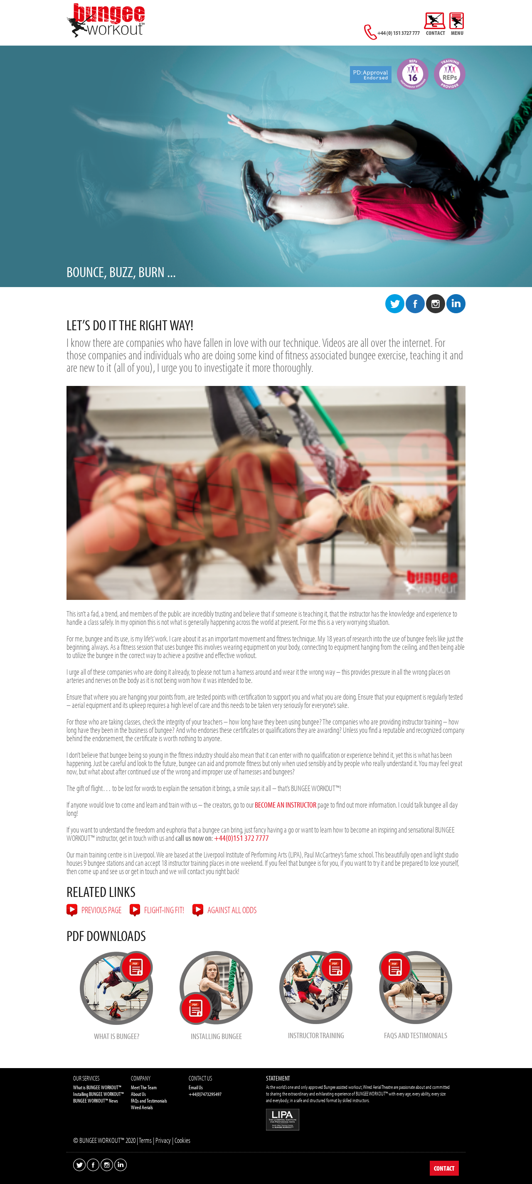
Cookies (182, 1140)
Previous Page (101, 910)
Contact (444, 1168)
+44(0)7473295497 (205, 1094)
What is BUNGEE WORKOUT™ (97, 1087)
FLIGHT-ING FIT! (164, 910)
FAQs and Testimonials (149, 1100)
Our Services (86, 1078)
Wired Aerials (142, 1107)
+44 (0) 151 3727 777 (398, 32)
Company (140, 1078)
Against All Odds (231, 910)
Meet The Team (144, 1087)
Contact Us (200, 1078)
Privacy (163, 1140)
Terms (145, 1140)
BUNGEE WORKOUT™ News (95, 1100)
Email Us (196, 1087)
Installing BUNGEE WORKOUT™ (98, 1094)
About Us (138, 1094)
